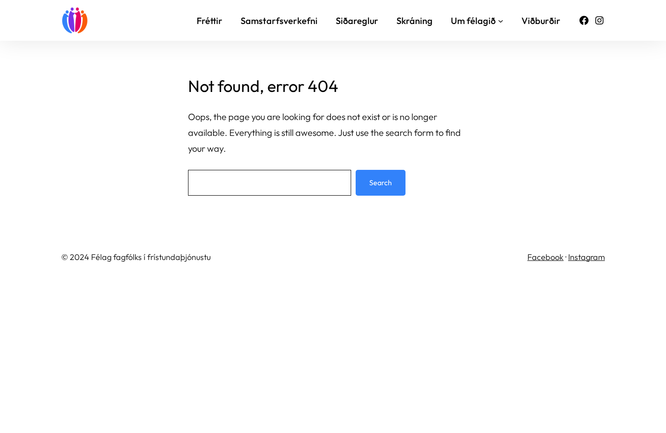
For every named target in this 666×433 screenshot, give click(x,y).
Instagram (586, 257)
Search (380, 182)
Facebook (545, 257)
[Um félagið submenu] (500, 20)
